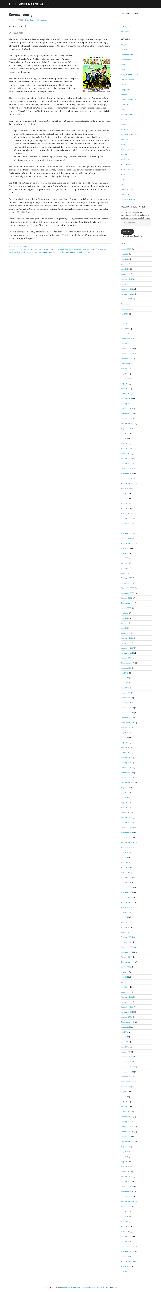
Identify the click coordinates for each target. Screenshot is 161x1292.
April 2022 (125, 508)
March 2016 (125, 872)
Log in (114, 1287)
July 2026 (124, 254)
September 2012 (127, 1082)
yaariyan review (58, 252)
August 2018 (126, 728)
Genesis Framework (90, 1287)
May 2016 (124, 862)
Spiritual (124, 174)
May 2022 (124, 503)
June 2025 (125, 319)
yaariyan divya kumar (73, 249)
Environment (126, 59)
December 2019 (127, 648)
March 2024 (126, 394)
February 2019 (127, 698)
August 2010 (126, 1206)
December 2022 (127, 468)
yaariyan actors (27, 249)
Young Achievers (128, 199)
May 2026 (125, 264)
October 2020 (126, 598)
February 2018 (127, 757)
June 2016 (125, 857)
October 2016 (126, 837)
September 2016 (127, 842)
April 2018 (125, 748)
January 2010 (126, 1241)
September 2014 (127, 962)
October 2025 (126, 299)
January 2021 (126, 583)
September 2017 (127, 782)
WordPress (105, 1287)
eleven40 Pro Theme (70, 1287)
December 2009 (127, 1246)
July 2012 (124, 1092)
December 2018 (127, 708)
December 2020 (127, 588)
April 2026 (125, 269)
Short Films (126, 164)
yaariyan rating (45, 252)
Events (123, 64)
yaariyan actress (41, 249)
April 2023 (125, 448)
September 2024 (127, 364)
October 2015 (126, 897)
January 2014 (126, 1002)
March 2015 (125, 932)
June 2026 (125, 259)
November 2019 (127, 653)
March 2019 (125, 693)
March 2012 (125, 1112)
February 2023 (127, 458)
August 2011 (126, 1146)
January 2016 (126, 882)
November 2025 (127, 294)
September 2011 (127, 1141)
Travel (123, 179)
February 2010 (127, 1236)
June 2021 (125, 558)
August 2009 (126, 1266)
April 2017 (125, 807)
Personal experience (129, 134)
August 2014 (126, 967)
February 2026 (127, 279)
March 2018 (125, 753)
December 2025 (127, 289)
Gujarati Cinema (127, 79)
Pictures (124, 139)
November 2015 (127, 892)
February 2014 (127, 997)
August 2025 (126, 309)
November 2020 (127, 593)
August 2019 (126, 668)
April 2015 (125, 927)
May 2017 (124, 802)
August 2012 (126, 1087)
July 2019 (124, 673)
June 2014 (125, 977)
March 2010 (126, 1231)
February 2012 (127, 1116)
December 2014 (127, 947)
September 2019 (127, 663)
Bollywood (24, 246)
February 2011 (126, 1176)
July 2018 (124, 733)
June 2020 (125, 618)
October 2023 (126, 418)
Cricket (124, 50)
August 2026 (126, 249)
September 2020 (128, 603)
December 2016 (127, 827)
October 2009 (126, 1256)
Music (123, 124)
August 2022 (126, 488)
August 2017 (126, 787)
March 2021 (125, 573)
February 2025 (127, 339)
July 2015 (124, 912)
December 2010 (127, 1186)
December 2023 (127, 408)
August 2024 (126, 369)
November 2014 (127, 952)
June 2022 (125, 498)
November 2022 (127, 473)
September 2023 (127, 423)
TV (122, 184)
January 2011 (126, 1181)
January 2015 (126, 942)
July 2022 (124, 493)
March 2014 (125, 992)
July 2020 (124, 613)
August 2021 (126, 548)
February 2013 (127, 1057)
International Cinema (129, 99)
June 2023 (125, 438)
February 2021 (127, 578)
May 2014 (124, 982)
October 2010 (126, 1196)
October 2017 (126, 777)
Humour (124, 94)
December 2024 (127, 349)
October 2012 (126, 1077)
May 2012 (124, 1102)
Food (123, 69)
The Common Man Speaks (27, 4)
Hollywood (125, 89)
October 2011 (126, 1136)
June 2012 (125, 1097)
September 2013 (127, 1022)
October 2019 (126, 658)
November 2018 (127, 713)
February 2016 (127, 877)
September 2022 (127, 483)
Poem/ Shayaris (127, 149)
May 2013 (124, 1042)
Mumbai (124, 119)
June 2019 (125, 678)
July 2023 (124, 433)
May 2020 (125, 623)
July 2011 (124, 1151)
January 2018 (126, 762)
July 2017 (124, 792)
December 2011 (127, 1127)
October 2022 (126, 478)
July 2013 (124, 1032)
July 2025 (124, 314)
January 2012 (126, 1122)
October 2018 (126, 718)
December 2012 (127, 1067)
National (124, 129)
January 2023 (126, 463)
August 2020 (126, 608)
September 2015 (127, 902)
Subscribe (127, 232)
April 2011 (125, 1166)
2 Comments (42, 20)
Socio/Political (127, 169)
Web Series (125, 194)
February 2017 (127, 817)
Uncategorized (127, 189)
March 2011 (125, 1171)
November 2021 (127, 533)
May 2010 (125, 1221)
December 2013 (127, 1007)
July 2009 (125, 1271)
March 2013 (125, 1052)
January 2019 (126, 703)
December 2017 (127, 767)
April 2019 (125, 688)
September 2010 (127, 1201)
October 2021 (126, 538)
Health (123, 84)
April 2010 (125, 1226)
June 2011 (125, 1156)
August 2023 (126, 428)
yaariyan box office (56, 249)
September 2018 (127, 723)
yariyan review (84, 252)
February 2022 (127, 518)
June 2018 (125, 738)
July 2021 (124, 553)
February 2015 (127, 937)
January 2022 (126, 523)
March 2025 (126, 334)
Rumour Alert (126, 159)
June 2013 (125, 1037)
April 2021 (125, 568)
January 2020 (126, 643)
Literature (125, 104)
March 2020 (126, 633)
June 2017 (125, 797)
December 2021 (127, 528)
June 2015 (125, 917)
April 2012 (125, 1107)
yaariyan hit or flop (91, 249)
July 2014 (124, 972)
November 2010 (127, 1191)
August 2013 (126, 1027)
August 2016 (126, 847)
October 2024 (126, 359)
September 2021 (127, 543)
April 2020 (125, 628)
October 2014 (126, 957)
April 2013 (125, 1047)
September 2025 (127, 304)
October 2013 (126, 1017)
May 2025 (125, 324)
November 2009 (127, 1251)
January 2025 (126, 344)
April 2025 (125, 329)
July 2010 (124, 1211)
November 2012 (127, 1072)
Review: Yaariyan (22, 14)
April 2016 (125, 867)
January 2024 (126, 403)
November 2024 (127, 354)
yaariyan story (72, 252)
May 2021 (124, 563)
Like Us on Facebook (129, 13)
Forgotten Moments (129, 74)
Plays (123, 144)
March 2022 (125, 513)
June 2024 (125, 378)
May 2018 (124, 743)
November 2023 (127, 413)
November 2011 (127, 1132)
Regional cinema (127, 154)
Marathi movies (127, 109)
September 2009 (128, 1261)
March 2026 (126, 274)
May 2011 (124, 1161)
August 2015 (126, 907)
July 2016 (124, 852)
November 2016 (127, 832)
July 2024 (124, 374)
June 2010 (125, 1216)
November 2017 (127, 773)
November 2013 (127, 1012)
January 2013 (126, 1062)
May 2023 (124, 443)
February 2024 (127, 398)
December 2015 (127, 887)
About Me (125, 31)
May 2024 (125, 383)
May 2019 (124, 683)
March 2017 (125, 812)
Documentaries (127, 54)
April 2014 (125, 987)
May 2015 (124, 922)
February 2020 (127, 638)
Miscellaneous (127, 114)
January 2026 (126, 284)
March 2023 (125, 453)
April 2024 (125, 389)
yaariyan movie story (29, 252)
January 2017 (126, 822)
